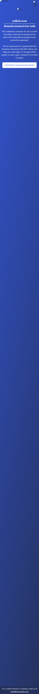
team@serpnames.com (19, 692)
